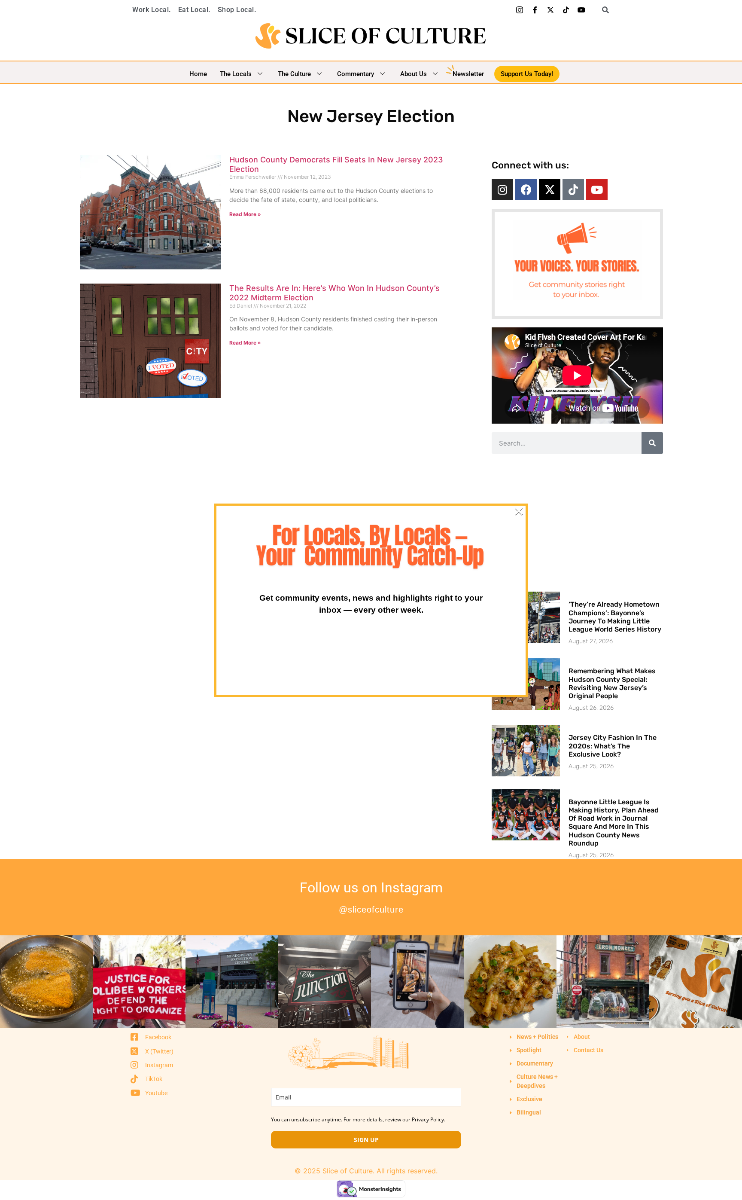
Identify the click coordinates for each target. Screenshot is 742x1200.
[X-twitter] (550, 10)
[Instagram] (502, 189)
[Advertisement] (577, 522)
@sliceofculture (371, 909)
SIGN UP (366, 1140)
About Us (413, 74)
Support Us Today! (527, 74)
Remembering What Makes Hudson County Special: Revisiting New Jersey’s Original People (612, 683)
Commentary (355, 74)
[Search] (652, 443)
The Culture (294, 74)
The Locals (236, 74)
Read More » (245, 214)
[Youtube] (581, 10)
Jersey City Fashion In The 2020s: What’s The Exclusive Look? (613, 745)
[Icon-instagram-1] (520, 10)
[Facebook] (526, 189)
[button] (602, 9)
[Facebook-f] (535, 10)
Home (198, 74)
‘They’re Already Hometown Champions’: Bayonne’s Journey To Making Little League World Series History (615, 616)
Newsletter (468, 74)
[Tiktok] (566, 10)
